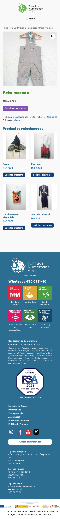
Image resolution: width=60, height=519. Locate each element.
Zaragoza (32, 28)
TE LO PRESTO (18, 28)
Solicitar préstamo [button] (14, 175)
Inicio (5, 28)
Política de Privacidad (19, 420)
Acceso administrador (30, 442)
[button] (52, 36)
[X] (36, 434)
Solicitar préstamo (15, 108)
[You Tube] (28, 434)
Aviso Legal (14, 417)
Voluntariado (14, 409)
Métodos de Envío (17, 406)
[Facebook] (19, 434)
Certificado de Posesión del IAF (24, 344)
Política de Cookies (18, 424)
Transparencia (15, 413)
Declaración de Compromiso (22, 341)
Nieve (17, 120)
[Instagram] (11, 434)
